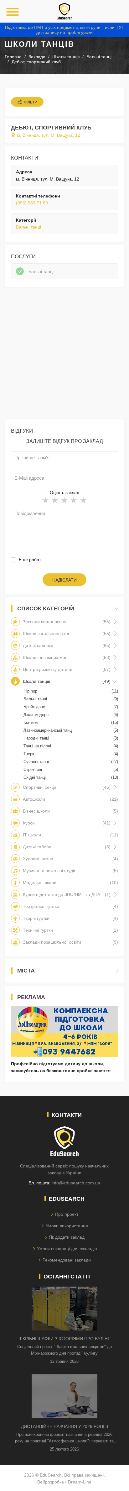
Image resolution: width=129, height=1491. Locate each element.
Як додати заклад (67, 1237)
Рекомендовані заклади (67, 1259)
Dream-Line (79, 1481)
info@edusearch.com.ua (76, 1182)
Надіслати (64, 579)
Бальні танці (28, 226)
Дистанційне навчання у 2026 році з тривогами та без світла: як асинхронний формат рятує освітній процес (64, 1427)
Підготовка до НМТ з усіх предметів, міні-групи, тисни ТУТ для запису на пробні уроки (64, 30)
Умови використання (67, 1225)
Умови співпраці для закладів (67, 1248)
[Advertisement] (64, 354)
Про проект (66, 1214)
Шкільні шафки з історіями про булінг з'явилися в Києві (64, 1339)
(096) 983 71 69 (32, 202)
